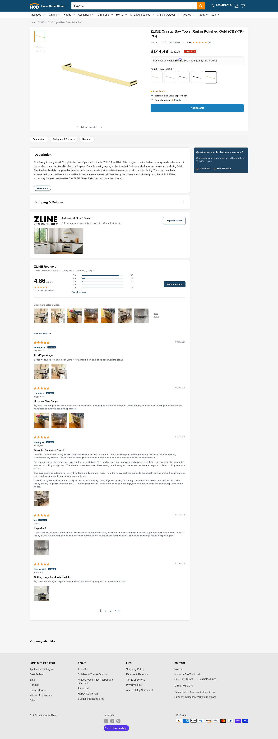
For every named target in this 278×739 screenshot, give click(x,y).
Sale (214, 14)
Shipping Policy (135, 669)
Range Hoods (38, 690)
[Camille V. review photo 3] (76, 420)
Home (32, 22)
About (201, 14)
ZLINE (41, 22)
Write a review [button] (174, 284)
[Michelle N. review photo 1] (41, 371)
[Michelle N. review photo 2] (59, 371)
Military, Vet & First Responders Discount (96, 681)
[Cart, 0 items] (244, 5)
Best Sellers (36, 674)
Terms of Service (135, 679)
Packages (35, 14)
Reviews (87, 139)
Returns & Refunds (137, 674)
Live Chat (205, 168)
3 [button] (110, 610)
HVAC (119, 14)
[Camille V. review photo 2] (59, 420)
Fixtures (186, 14)
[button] (115, 611)
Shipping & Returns (64, 139)
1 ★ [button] (75, 287)
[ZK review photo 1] (41, 547)
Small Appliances (140, 14)
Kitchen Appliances (41, 695)
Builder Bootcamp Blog (91, 698)
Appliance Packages (41, 669)
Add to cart (197, 108)
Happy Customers (88, 693)
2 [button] (105, 610)
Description (39, 139)
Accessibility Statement (139, 690)
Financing (83, 688)
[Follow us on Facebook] (106, 721)
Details (177, 100)
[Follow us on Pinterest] (118, 721)
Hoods (67, 14)
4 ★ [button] (75, 278)
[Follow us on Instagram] (112, 721)
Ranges (52, 14)
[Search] (201, 5)
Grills (33, 700)
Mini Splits (103, 14)
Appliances (84, 14)
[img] (41, 342)
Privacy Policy (134, 684)
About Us (83, 669)
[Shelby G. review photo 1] (41, 498)
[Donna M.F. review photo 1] (41, 593)
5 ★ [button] (75, 275)
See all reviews (79, 292)
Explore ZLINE (174, 220)
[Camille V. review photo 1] (41, 420)
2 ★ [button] (75, 284)
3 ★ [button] (75, 281)
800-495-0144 (224, 168)
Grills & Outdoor (166, 14)
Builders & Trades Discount (93, 674)
